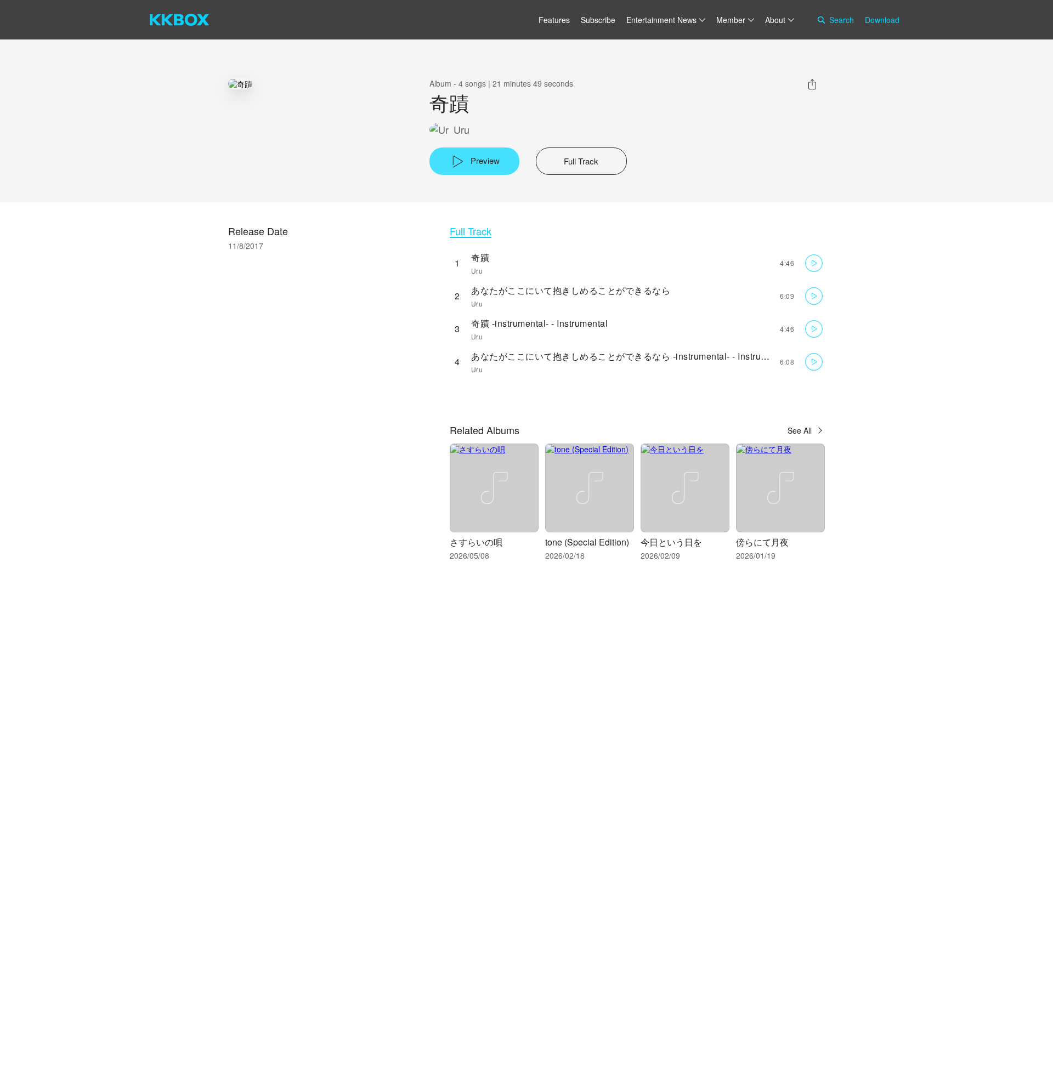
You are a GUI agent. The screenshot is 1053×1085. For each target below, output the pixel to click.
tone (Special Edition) (587, 542)
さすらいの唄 (476, 542)
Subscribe (598, 19)
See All (800, 430)
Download (882, 19)
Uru (461, 130)
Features (554, 19)
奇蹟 (480, 257)
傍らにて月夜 (762, 542)
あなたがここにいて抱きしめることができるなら (570, 290)
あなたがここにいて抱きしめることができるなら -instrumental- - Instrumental (630, 356)
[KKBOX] (179, 19)
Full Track (470, 231)
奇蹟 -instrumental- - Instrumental (539, 323)
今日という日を (671, 542)
